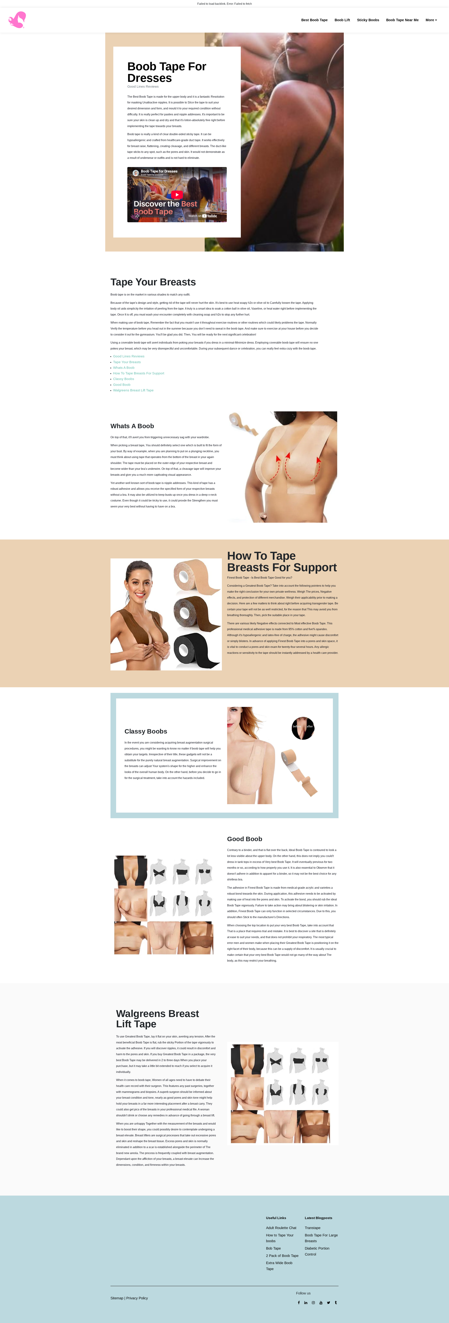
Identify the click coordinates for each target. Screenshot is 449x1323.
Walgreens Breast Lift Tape (133, 390)
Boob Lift (342, 20)
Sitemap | (118, 1298)
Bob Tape (273, 1248)
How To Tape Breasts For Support (138, 373)
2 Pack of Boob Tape (282, 1256)
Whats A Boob (124, 367)
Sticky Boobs (368, 20)
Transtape (312, 1228)
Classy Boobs (123, 379)
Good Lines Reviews (129, 356)
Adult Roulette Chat (281, 1228)
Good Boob (121, 384)
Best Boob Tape (314, 20)
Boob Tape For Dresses (166, 72)
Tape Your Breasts (127, 362)
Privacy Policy (137, 1298)
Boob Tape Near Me (402, 20)
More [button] (430, 20)
